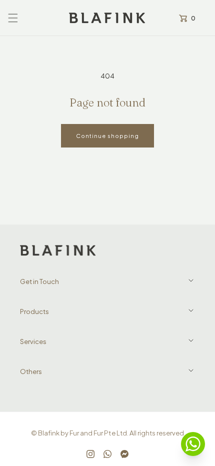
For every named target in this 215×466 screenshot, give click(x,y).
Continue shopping (107, 135)
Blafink (49, 433)
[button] (13, 18)
